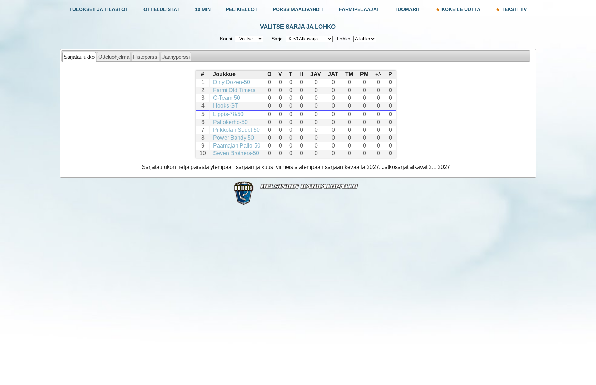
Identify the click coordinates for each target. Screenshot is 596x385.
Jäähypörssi (176, 57)
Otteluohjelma (113, 57)
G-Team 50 (226, 98)
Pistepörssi (145, 57)
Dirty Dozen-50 (231, 82)
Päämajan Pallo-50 (236, 146)
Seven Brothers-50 (236, 153)
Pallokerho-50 (230, 122)
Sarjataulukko (79, 57)
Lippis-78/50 (228, 114)
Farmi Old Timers (234, 90)
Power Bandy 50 (233, 138)
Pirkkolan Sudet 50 (236, 130)
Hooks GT (225, 106)
